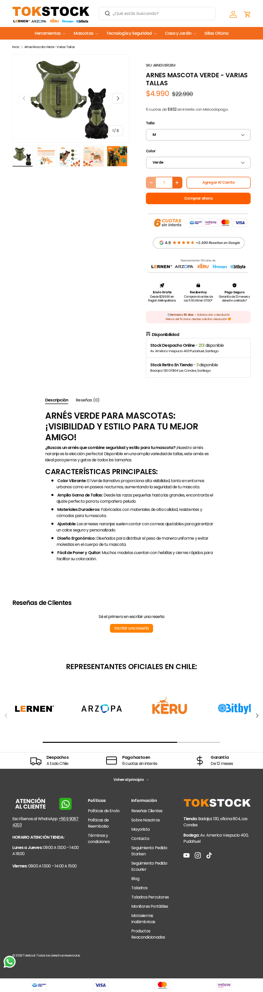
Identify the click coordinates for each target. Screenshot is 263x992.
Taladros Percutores (150, 897)
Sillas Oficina (216, 33)
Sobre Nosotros (145, 820)
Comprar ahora (198, 198)
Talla (150, 123)
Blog (135, 879)
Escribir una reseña (131, 628)
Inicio (16, 47)
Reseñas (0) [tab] (87, 400)
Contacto (140, 838)
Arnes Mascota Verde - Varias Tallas (49, 47)
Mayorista (140, 829)
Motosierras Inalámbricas (143, 919)
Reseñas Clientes (146, 811)
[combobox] (157, 13)
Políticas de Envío (104, 811)
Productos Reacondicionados (148, 934)
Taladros (139, 888)
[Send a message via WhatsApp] (10, 962)
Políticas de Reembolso (98, 823)
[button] (247, 14)
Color (150, 151)
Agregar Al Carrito (218, 182)
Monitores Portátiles (149, 906)
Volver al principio (129, 779)
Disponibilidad (165, 335)
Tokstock (29, 955)
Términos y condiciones (99, 838)
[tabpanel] (131, 486)
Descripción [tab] (56, 400)
